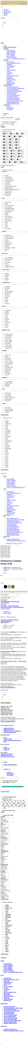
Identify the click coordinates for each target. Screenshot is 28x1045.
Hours (5, 737)
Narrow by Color (7, 418)
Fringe (6, 297)
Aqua (6, 428)
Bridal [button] (5, 476)
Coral (6, 454)
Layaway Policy (8, 739)
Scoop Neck (8, 368)
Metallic (7, 275)
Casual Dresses (9, 178)
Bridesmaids (8, 177)
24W (13, 153)
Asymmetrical (8, 335)
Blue (6, 434)
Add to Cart (3, 600)
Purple (7, 437)
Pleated (7, 246)
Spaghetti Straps (9, 410)
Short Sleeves (8, 399)
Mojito (7, 422)
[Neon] (3, 848)
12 (6, 139)
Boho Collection (11, 481)
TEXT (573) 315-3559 (21, 1)
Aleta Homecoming (11, 525)
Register (6, 13)
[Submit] (18, 18)
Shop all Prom (10, 491)
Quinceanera (8, 192)
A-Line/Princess (9, 381)
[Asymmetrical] (4, 867)
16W (6, 151)
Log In (5, 15)
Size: (2, 575)
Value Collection (11, 483)
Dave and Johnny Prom (12, 505)
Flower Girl (8, 184)
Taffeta (7, 325)
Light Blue (8, 431)
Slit (6, 250)
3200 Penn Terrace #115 (7, 753)
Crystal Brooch (9, 291)
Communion (8, 181)
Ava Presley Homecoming (13, 529)
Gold (6, 459)
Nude (6, 457)
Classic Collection (11, 480)
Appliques (7, 286)
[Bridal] (7, 818)
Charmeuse (8, 310)
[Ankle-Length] (4, 866)
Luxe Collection (11, 484)
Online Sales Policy (5, 608)
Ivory (6, 456)
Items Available (7, 613)
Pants (6, 214)
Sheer (6, 263)
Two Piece (7, 228)
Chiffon (7, 312)
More (19, 1041)
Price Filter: (6, 123)
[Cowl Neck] (4, 873)
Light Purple (8, 440)
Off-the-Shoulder (9, 362)
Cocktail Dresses (9, 180)
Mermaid (7, 384)
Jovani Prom (10, 497)
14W (18, 148)
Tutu (6, 227)
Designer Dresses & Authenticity (12, 731)
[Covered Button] (5, 838)
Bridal (6, 175)
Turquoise (7, 430)
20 (12, 142)
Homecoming (8, 188)
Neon (6, 276)
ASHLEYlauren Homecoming (14, 522)
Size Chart (3, 604)
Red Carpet (8, 194)
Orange (7, 453)
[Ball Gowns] (5, 825)
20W (21, 151)
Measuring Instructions (10, 732)
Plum (6, 450)
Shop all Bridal (10, 479)
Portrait (7, 365)
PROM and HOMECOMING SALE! (16, 540)
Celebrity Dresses (9, 237)
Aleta (8, 498)
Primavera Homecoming (13, 533)
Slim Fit (7, 386)
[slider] (24, 786)
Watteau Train (8, 348)
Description (6, 611)
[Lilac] (9, 587)
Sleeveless (7, 400)
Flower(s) (7, 296)
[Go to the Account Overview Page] (1, 7)
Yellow (7, 420)
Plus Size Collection (12, 486)
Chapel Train (8, 337)
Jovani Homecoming (12, 523)
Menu (2, 43)
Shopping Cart (7, 12)
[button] (5, 46)
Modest (7, 213)
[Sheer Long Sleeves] (5, 890)
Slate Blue (7, 433)
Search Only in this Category (9, 121)
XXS (6, 159)
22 (18, 142)
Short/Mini (8, 343)
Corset (6, 240)
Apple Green (8, 423)
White (6, 467)
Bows (6, 289)
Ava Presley (10, 502)
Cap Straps (8, 407)
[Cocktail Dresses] (7, 822)
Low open (7, 262)
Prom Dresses (8, 191)
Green (6, 425)
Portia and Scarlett (11, 509)
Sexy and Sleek (9, 217)
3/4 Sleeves (8, 394)
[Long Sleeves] (5, 889)
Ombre (7, 278)
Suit (6, 224)
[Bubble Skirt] (5, 831)
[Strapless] (5, 897)
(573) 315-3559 (22, 661)
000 (6, 133)
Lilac (6, 439)
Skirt (6, 222)
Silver (6, 465)
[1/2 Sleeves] (5, 886)
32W (21, 156)
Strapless (7, 371)
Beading (7, 288)
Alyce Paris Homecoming (13, 526)
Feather (7, 294)
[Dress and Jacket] (5, 827)
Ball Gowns (8, 202)
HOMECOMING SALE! (13, 535)
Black (6, 462)
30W (13, 156)
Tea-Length (8, 346)
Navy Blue (8, 436)
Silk (6, 324)
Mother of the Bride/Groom (12, 189)
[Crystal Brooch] (4, 856)
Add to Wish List (5, 603)
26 (12, 145)
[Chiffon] (3, 860)
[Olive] (13, 587)
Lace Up (7, 260)
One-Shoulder (8, 364)
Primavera (9, 511)
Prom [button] (2, 975)
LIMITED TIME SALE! (13, 539)
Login (5, 747)
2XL (23, 162)
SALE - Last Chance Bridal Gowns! (16, 487)
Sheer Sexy (8, 219)
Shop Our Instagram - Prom (13, 493)
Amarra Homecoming (12, 528)
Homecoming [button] (4, 1003)
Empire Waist (8, 383)
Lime (6, 427)
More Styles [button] (4, 1026)
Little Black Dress (9, 208)
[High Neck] (4, 875)
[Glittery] (3, 845)
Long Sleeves (8, 396)
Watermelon (8, 448)
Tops (6, 225)
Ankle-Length (8, 334)
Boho (6, 204)
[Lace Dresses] (5, 828)
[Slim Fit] (4, 883)
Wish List (6, 9)
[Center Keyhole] (5, 834)
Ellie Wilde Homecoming (13, 530)
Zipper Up (7, 265)
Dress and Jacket (9, 205)
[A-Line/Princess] (4, 880)
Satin (6, 321)
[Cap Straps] (5, 893)
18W (13, 151)
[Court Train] (4, 870)
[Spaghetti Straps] (5, 896)
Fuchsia (7, 447)
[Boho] (5, 826)
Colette (8, 504)
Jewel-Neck (8, 359)
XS (13, 159)
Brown (7, 461)
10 (21, 136)
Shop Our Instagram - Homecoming (15, 519)
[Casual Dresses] (7, 820)
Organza (7, 319)
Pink (6, 444)
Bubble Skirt (8, 235)
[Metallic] (3, 846)
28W (6, 156)
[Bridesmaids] (7, 819)
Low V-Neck (8, 361)
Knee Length (8, 341)
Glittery (7, 273)
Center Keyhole (9, 238)
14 (12, 139)
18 (6, 142)
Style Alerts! (7, 748)
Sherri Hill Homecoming (13, 521)
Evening (7, 183)
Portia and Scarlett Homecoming (15, 532)
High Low (7, 241)
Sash (6, 302)
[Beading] (4, 853)
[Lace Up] (5, 841)
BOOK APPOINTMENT (14, 3)
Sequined (7, 322)
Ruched (7, 249)
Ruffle (6, 300)
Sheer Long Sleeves (10, 397)
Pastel (6, 279)
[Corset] (5, 835)
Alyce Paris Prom (11, 500)
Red (6, 451)
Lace (6, 299)
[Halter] (4, 874)
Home (5, 762)
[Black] (5, 587)
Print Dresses (8, 216)
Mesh (6, 318)
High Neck (8, 358)
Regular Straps (9, 409)
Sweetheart (8, 373)
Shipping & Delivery (9, 729)
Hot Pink (7, 445)
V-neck (7, 375)
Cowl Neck (8, 354)
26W (21, 153)
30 (6, 148)
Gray (6, 464)
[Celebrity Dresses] (5, 833)
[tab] (15, 481)
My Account (7, 11)
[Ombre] (3, 849)
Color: (2, 583)
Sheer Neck (8, 370)
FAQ (5, 741)
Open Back (8, 244)
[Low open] (5, 842)
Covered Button (9, 257)
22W (6, 153)
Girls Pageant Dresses (10, 186)
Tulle (6, 327)
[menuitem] (15, 9)
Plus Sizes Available (10, 247)
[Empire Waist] (4, 881)
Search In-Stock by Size (9, 129)
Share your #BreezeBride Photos (12, 740)
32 (12, 148)
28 (18, 145)
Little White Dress (9, 210)
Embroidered (8, 292)
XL (17, 162)
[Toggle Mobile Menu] (1, 758)
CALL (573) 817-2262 (7, 1)
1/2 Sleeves (8, 393)
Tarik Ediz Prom (11, 512)
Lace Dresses (8, 207)
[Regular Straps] (5, 895)
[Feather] (3, 862)
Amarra (9, 501)
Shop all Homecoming (12, 518)
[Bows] (4, 855)
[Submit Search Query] (18, 778)
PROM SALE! (10, 514)
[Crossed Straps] (5, 840)
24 (6, 145)
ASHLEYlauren (11, 496)
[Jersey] (3, 863)
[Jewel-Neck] (4, 877)
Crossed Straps (9, 259)
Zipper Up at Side (9, 267)
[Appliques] (4, 852)
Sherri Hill (9, 494)
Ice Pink (7, 442)
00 (12, 133)
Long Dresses (8, 211)
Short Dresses (8, 221)
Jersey (6, 315)
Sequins (7, 303)
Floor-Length (8, 340)
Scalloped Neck (9, 367)
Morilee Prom (10, 508)
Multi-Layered (8, 243)
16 (18, 139)
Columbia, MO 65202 (6, 755)
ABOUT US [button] (7, 769)
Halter (6, 356)
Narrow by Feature (8, 170)
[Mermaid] (4, 882)
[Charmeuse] (3, 859)
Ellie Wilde (9, 507)
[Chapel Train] (4, 868)
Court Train (8, 338)
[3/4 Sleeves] (5, 888)
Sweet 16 (7, 195)
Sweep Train (8, 345)
